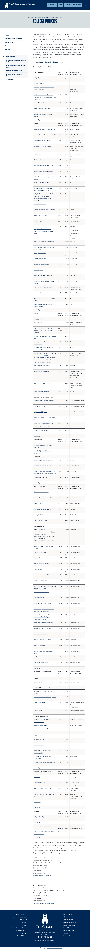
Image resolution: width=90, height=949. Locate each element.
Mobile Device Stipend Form (43, 427)
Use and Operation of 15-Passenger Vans (45, 697)
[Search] (85, 5)
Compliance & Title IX (20, 930)
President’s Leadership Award (42, 264)
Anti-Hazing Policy (38, 270)
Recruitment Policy (39, 597)
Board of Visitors (68, 936)
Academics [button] (12, 11)
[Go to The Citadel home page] (6, 5)
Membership (9, 42)
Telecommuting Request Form (42, 611)
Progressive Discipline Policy (41, 563)
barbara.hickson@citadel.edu (42, 876)
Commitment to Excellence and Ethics (16, 66)
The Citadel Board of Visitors (22, 4)
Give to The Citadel (69, 917)
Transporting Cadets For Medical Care (44, 460)
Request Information (73, 5)
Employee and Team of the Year (42, 628)
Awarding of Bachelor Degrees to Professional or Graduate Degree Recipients (43, 330)
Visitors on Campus (39, 739)
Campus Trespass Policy (40, 258)
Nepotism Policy (38, 558)
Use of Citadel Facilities (40, 702)
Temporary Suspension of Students (43, 165)
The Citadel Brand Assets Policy (42, 788)
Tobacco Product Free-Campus (42, 182)
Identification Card (39, 745)
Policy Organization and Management (44, 241)
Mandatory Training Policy (41, 662)
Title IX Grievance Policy (40, 215)
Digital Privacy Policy (39, 406)
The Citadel (41, 940)
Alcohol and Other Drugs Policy (42, 140)
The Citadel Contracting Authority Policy (44, 129)
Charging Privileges (39, 503)
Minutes (7, 49)
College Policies (11, 56)
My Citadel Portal (22, 936)
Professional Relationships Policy (42, 146)
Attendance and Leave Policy (41, 592)
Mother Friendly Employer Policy (42, 639)
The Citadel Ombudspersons (41, 160)
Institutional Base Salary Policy (42, 391)
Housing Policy (38, 710)
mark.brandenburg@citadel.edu (43, 903)
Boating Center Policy (39, 515)
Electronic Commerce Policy (41, 492)
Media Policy (37, 802)
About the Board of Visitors (13, 38)
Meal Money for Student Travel (42, 509)
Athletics (24, 922)
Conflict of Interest (39, 83)
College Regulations (39, 78)
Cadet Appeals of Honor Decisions (43, 287)
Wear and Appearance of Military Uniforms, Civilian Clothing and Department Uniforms (43, 617)
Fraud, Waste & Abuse (69, 928)
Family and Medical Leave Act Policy (43, 622)
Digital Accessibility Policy (40, 412)
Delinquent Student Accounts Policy (43, 498)
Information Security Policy (41, 430)
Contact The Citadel (21, 914)
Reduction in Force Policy (40, 580)
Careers (65, 933)
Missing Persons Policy (40, 253)
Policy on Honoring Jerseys (41, 817)
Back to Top (37, 120)
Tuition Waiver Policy (39, 529)
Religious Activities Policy (40, 477)
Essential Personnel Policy (41, 634)
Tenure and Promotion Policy (42, 371)
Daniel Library (67, 914)
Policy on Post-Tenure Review (42, 383)
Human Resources (68, 930)
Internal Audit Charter (40, 154)
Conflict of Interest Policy (14, 70)
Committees (9, 46)
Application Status (68, 919)
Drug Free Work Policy (40, 552)
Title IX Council (38, 682)
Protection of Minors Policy (41, 725)
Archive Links (9, 79)
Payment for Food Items (40, 520)
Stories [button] (61, 11)
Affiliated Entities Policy (40, 103)
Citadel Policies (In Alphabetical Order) (16, 61)
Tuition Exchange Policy (40, 645)
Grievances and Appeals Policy (42, 575)
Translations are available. (54, 948)
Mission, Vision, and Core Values (14, 75)
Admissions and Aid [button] (30, 11)
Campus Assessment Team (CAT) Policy (44, 209)
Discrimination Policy (39, 221)
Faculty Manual (38, 322)
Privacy (24, 933)
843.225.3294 (45, 934)
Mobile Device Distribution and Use (43, 423)
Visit (60, 5)
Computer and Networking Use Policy (44, 400)
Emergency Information (20, 917)
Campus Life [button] (76, 11)
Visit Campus (23, 925)
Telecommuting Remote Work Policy (44, 609)
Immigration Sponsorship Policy (42, 603)
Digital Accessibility (69, 925)
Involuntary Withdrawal (40, 204)
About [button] (47, 11)
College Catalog (38, 319)
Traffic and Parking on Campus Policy (44, 275)
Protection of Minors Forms (43, 729)
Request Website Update (19, 928)
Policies (7, 53)
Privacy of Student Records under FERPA (45, 135)
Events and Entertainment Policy (42, 108)
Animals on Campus (39, 293)
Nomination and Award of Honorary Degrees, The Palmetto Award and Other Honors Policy (45, 97)
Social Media (37, 777)
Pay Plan (36, 657)
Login (45, 942)
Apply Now (51, 5)
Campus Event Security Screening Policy (44, 762)
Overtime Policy (38, 569)
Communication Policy (40, 782)
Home (7, 35)
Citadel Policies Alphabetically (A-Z (50, 62)
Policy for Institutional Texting (42, 365)
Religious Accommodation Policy (42, 465)
